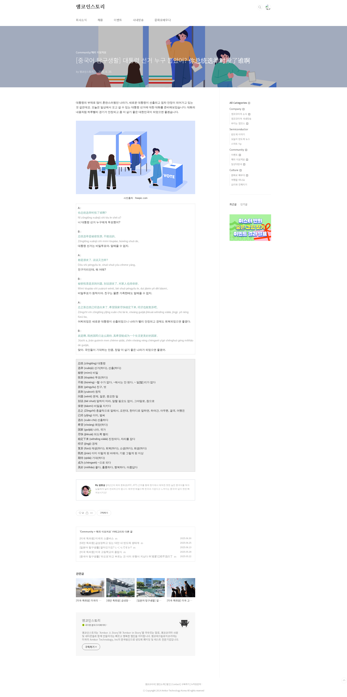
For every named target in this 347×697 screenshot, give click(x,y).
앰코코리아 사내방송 (241, 118)
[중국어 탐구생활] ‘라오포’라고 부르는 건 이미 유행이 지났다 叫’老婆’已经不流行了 (126, 556)
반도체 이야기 (238, 134)
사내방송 (138, 20)
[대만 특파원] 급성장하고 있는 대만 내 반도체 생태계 (109, 542)
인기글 (243, 204)
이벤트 (118, 20)
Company (236, 109)
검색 (260, 7)
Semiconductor (239, 129)
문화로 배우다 (238, 175)
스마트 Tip (236, 143)
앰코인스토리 (90, 7)
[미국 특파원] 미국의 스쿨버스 (97, 538)
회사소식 (81, 20)
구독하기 (185, 684)
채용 (100, 20)
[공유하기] (87, 513)
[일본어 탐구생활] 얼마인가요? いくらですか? (106, 547)
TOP (344, 680)
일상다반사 (237, 164)
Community (86, 531)
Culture (234, 170)
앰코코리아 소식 (239, 114)
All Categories (239, 102)
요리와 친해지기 (239, 184)
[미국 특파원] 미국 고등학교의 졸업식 (101, 551)
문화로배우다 (163, 20)
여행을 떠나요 (238, 180)
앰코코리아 (150, 684)
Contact (176, 684)
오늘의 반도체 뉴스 (240, 139)
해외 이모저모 (103, 531)
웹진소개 (161, 684)
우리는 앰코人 (238, 123)
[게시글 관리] (91, 513)
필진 (168, 684)
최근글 (233, 204)
